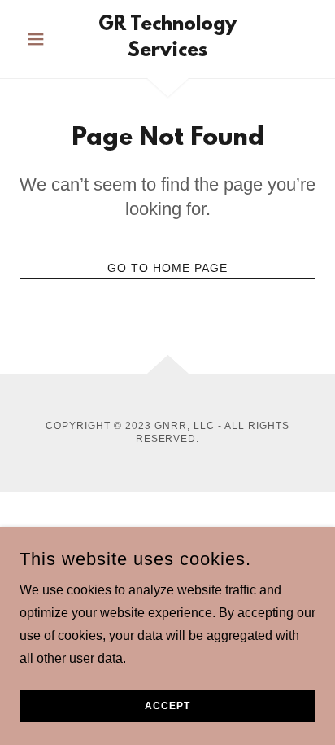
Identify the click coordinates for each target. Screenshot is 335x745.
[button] (42, 39)
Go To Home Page (167, 267)
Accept (167, 706)
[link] (168, 39)
